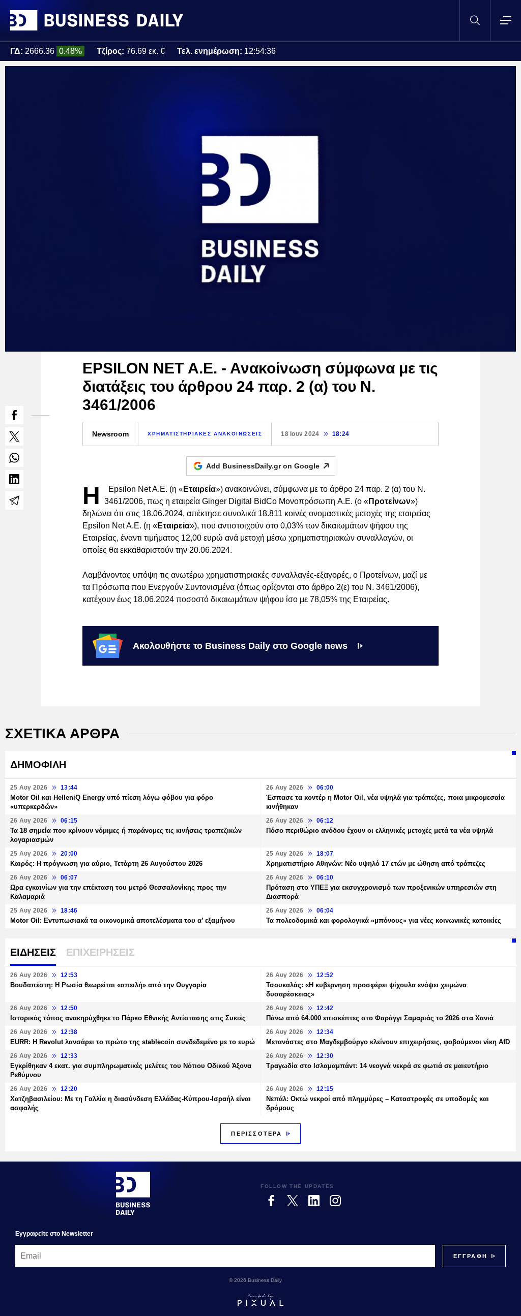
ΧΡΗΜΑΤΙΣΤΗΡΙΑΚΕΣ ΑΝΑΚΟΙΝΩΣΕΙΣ (205, 433)
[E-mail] (14, 500)
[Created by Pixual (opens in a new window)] (260, 1300)
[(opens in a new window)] (14, 415)
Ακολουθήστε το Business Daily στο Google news (240, 646)
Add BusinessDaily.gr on (263, 466)
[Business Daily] (96, 20)
